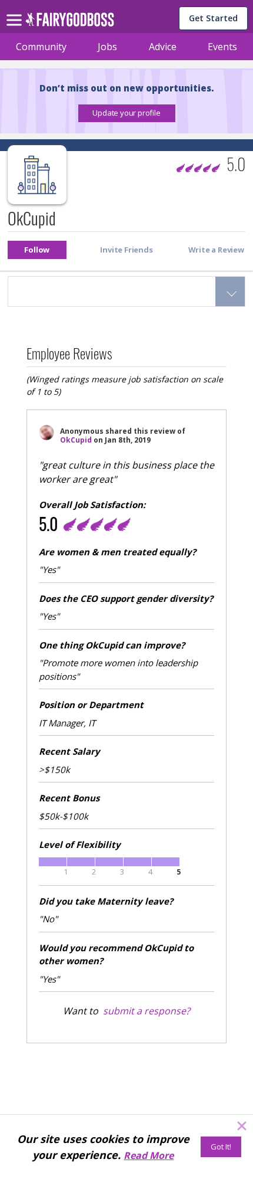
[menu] (15, 10)
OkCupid (76, 440)
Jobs (107, 46)
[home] (69, 22)
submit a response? (146, 1010)
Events (222, 46)
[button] (126, 113)
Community (41, 46)
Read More (149, 1155)
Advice (163, 46)
